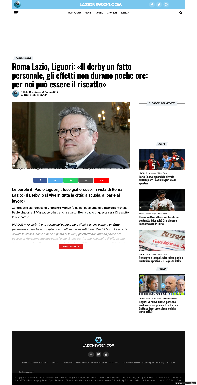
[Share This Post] (71, 180)
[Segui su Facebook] (91, 354)
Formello (125, 12)
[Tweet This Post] (55, 180)
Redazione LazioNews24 (35, 95)
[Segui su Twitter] (98, 354)
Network (171, 362)
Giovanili (99, 12)
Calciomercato (74, 12)
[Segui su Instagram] (106, 354)
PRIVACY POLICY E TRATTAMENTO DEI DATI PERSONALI (97, 362)
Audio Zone (112, 12)
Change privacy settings (185, 383)
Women (88, 12)
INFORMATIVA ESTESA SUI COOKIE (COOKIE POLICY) (143, 362)
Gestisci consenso (26, 371)
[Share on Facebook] (40, 180)
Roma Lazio (86, 212)
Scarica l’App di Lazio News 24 (35, 362)
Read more (69, 246)
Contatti (56, 362)
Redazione (68, 362)
